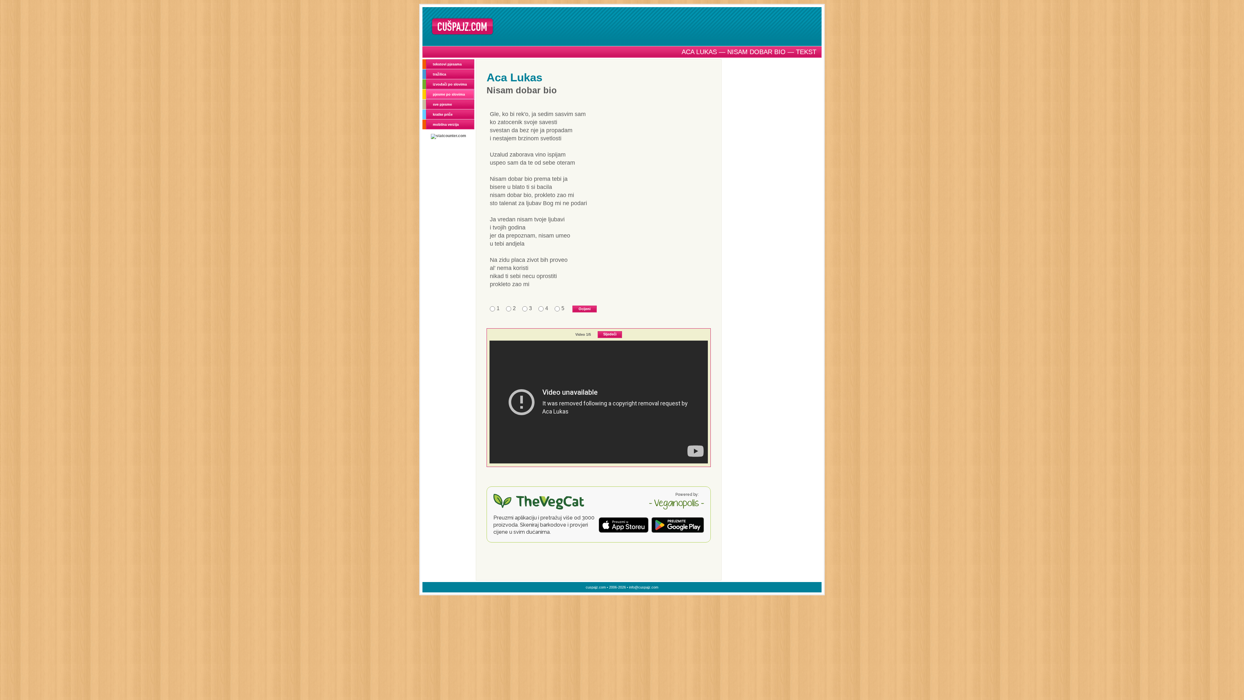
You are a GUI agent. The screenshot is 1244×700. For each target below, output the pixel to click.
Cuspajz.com (462, 26)
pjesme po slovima (449, 94)
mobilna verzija (446, 124)
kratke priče (443, 114)
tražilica (439, 74)
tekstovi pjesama (447, 64)
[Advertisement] (660, 26)
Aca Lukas (514, 77)
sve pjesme (442, 104)
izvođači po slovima (450, 84)
